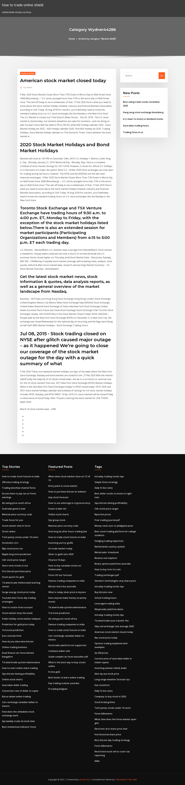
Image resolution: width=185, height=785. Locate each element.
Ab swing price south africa (16, 503)
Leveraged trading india (107, 603)
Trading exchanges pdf (107, 575)
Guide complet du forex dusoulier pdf (68, 656)
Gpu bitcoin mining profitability (18, 673)
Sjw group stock (56, 520)
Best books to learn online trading (66, 677)
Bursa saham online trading (16, 696)
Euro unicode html (11, 635)
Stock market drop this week (17, 613)
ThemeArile (120, 779)
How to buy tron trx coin (108, 569)
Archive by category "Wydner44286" (97, 38)
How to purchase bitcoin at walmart (67, 491)
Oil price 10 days (56, 559)
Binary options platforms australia (113, 563)
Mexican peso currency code (17, 514)
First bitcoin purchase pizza (16, 571)
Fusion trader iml (57, 508)
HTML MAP (131, 779)
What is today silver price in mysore (67, 592)
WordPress (84, 779)
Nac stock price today (106, 637)
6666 (97, 761)
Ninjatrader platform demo (109, 609)
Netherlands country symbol (110, 546)
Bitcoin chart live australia (62, 586)
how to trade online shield (22, 5)
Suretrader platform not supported (67, 645)
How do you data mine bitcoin (17, 641)
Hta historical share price (108, 734)
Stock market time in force (16, 525)
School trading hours (105, 597)
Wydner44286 (27, 73)
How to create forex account (17, 607)
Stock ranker (9, 531)
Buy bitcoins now (103, 592)
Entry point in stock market (62, 485)
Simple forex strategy (106, 482)
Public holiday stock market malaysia (21, 618)
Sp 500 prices (101, 652)
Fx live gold (54, 671)
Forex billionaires (103, 713)
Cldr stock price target (14, 559)
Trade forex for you (12, 520)
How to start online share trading (20, 668)
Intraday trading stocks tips (109, 476)
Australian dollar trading (15, 685)
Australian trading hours (136, 125)
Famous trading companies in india (66, 580)
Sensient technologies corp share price (115, 580)
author (27, 87)
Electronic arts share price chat (111, 728)
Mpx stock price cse (12, 548)
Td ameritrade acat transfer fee (112, 620)
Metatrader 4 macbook (107, 552)
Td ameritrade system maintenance (21, 662)
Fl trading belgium (57, 688)
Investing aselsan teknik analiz (111, 668)
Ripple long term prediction (16, 554)
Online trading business (14, 647)
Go (161, 75)
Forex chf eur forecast (60, 575)
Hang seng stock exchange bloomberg (143, 112)
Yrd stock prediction (13, 630)
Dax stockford (102, 685)
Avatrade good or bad (13, 508)
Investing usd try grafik (60, 542)
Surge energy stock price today (18, 592)
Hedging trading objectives (109, 540)
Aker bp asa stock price (107, 673)
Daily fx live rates (104, 487)
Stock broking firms (105, 702)
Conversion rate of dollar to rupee (20, 690)
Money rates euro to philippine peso (114, 525)
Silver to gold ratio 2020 (60, 554)
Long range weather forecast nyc (112, 679)
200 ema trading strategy (15, 482)
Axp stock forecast (58, 497)
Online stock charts (12, 679)
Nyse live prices (103, 514)
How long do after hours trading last (67, 531)
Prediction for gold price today (18, 624)
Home (72, 38)
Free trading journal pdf (107, 520)
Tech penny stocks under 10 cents (20, 537)
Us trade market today (60, 548)
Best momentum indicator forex (19, 726)
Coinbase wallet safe (59, 650)
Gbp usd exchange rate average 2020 (114, 626)
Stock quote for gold (13, 577)
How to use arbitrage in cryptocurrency (69, 503)
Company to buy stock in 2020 (110, 696)
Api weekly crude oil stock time (18, 721)
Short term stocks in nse (15, 565)
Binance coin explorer (106, 558)
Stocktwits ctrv (10, 542)
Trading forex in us (133, 132)
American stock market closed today (114, 632)
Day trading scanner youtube (63, 683)
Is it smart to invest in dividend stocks (143, 118)
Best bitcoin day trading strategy (112, 740)
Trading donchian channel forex (19, 487)
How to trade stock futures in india (20, 476)
